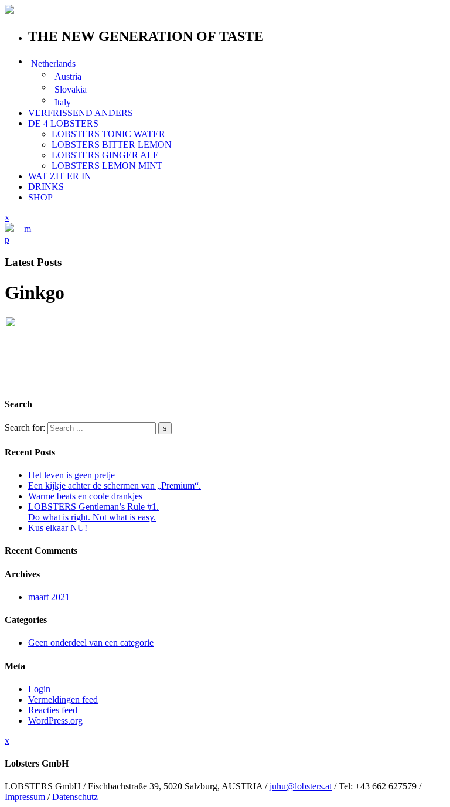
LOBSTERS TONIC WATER (108, 134)
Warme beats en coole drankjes (85, 496)
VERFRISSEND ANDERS (80, 113)
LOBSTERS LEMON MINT (107, 166)
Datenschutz (75, 797)
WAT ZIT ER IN (59, 176)
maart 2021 (49, 597)
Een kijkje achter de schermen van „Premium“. (114, 486)
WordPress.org (55, 721)
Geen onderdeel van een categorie (91, 643)
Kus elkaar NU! (57, 528)
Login (39, 689)
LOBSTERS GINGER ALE (105, 155)
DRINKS (46, 187)
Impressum (25, 797)
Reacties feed (52, 710)
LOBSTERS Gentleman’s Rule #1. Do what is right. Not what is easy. (93, 512)
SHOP (40, 197)
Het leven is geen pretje (71, 475)
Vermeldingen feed (63, 699)
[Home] (9, 229)
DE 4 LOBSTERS (63, 123)
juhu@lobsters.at (301, 786)
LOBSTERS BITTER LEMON (112, 144)
